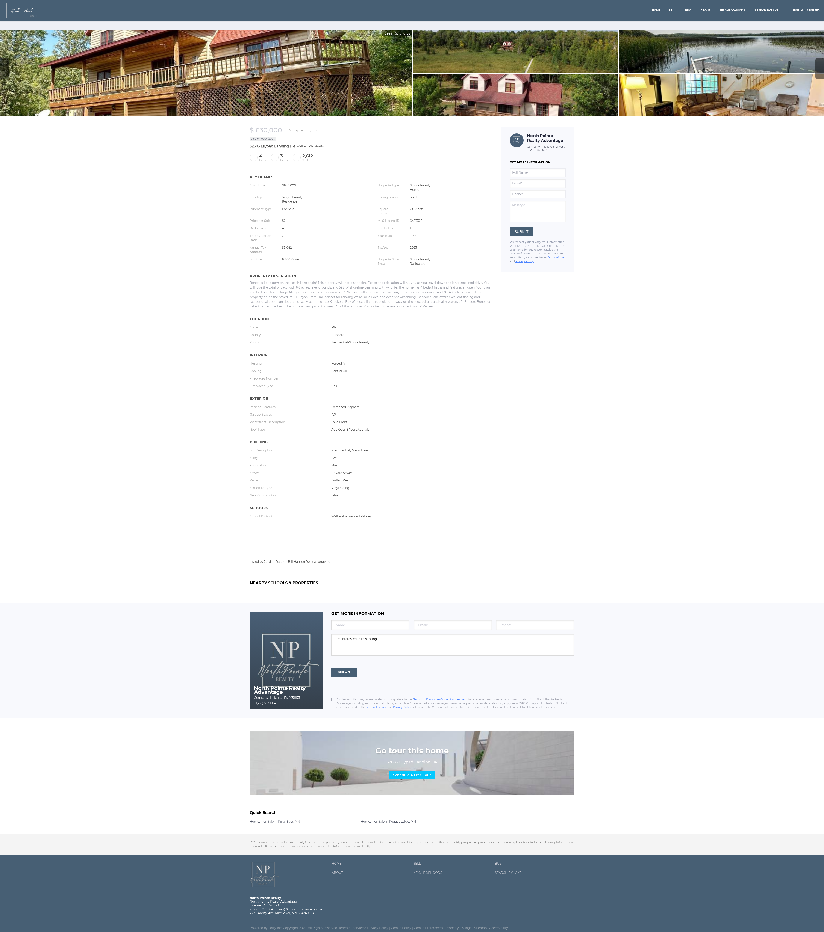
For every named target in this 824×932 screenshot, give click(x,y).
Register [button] (813, 10)
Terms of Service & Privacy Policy (363, 928)
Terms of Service (376, 707)
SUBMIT (344, 672)
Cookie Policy (401, 928)
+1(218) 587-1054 (537, 149)
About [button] (705, 10)
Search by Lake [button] (766, 10)
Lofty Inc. (275, 928)
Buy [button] (688, 10)
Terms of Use (556, 257)
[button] (338, 865)
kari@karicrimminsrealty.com (300, 909)
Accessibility (498, 928)
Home (656, 10)
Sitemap (480, 928)
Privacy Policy (524, 261)
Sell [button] (672, 10)
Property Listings (458, 928)
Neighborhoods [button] (732, 10)
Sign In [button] (797, 10)
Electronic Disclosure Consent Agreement (439, 699)
